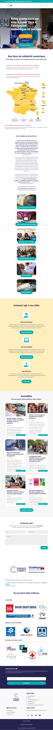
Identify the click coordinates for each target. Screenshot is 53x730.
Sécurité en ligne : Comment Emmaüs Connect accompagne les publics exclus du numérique (15, 421)
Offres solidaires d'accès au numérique (26, 224)
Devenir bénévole (26, 275)
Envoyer (44, 547)
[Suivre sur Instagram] (31, 715)
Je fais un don (26, 381)
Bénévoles (25, 36)
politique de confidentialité (28, 672)
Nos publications (26, 292)
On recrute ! (10, 710)
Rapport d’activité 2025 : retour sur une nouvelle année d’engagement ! (15, 454)
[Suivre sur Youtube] (39, 715)
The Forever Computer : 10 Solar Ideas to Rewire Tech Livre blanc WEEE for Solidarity (37, 492)
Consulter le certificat (10, 585)
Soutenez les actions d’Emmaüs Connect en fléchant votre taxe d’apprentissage (15, 492)
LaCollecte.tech (31, 701)
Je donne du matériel (26, 357)
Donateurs (25, 40)
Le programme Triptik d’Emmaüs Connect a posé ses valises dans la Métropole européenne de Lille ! (37, 459)
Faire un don (10, 714)
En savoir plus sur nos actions (26, 188)
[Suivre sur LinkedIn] (35, 715)
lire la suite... (20, 435)
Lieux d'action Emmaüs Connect (26, 207)
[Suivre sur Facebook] (28, 715)
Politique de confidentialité (26, 724)
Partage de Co (31, 703)
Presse (29, 697)
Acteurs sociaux (25, 45)
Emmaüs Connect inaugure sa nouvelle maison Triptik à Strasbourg (37, 416)
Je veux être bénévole (26, 332)
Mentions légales (26, 720)
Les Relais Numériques (33, 699)
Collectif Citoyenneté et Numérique (35, 705)
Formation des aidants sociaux (26, 258)
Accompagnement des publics (26, 242)
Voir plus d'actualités (26, 510)
